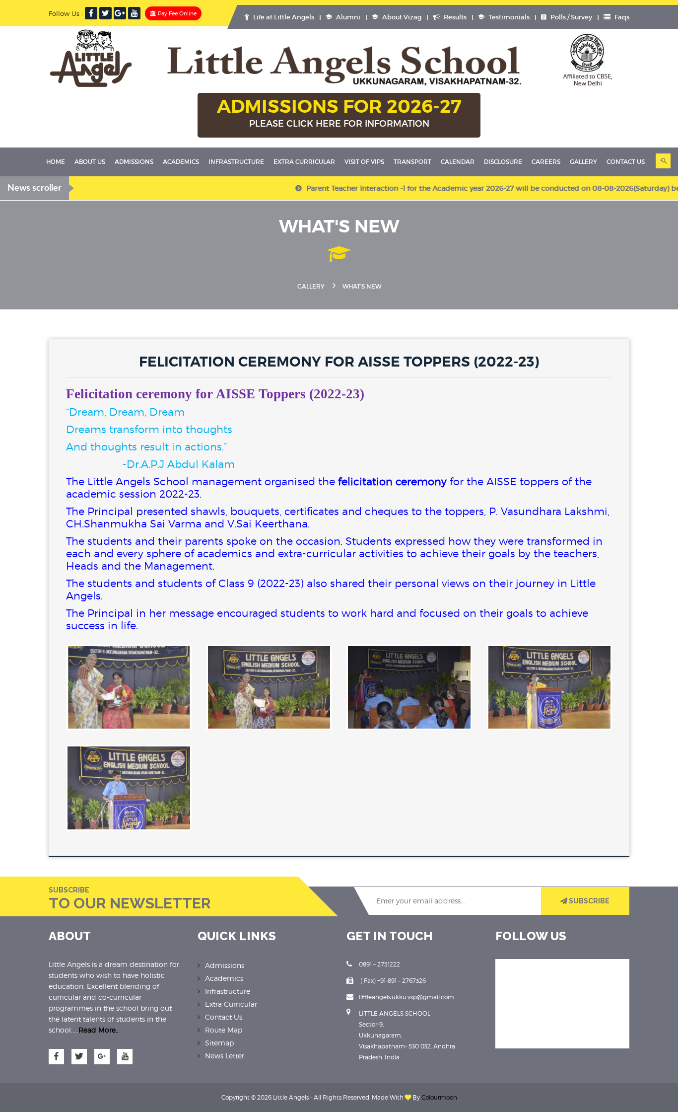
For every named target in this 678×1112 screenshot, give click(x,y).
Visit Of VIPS (364, 161)
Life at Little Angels (283, 17)
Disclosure (503, 161)
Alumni (347, 17)
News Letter (224, 1055)
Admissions (134, 161)
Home (55, 161)
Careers (546, 161)
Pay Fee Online (176, 13)
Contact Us (223, 1017)
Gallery (583, 161)
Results (454, 17)
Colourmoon (439, 1097)
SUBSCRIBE (588, 901)
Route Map (223, 1030)
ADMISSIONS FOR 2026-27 (339, 112)
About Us (89, 161)
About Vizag (401, 17)
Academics (181, 161)
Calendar (458, 161)
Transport (412, 161)
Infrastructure (236, 161)
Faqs (621, 17)
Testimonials (508, 17)
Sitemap (219, 1042)
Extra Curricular (304, 161)
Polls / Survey (570, 17)
